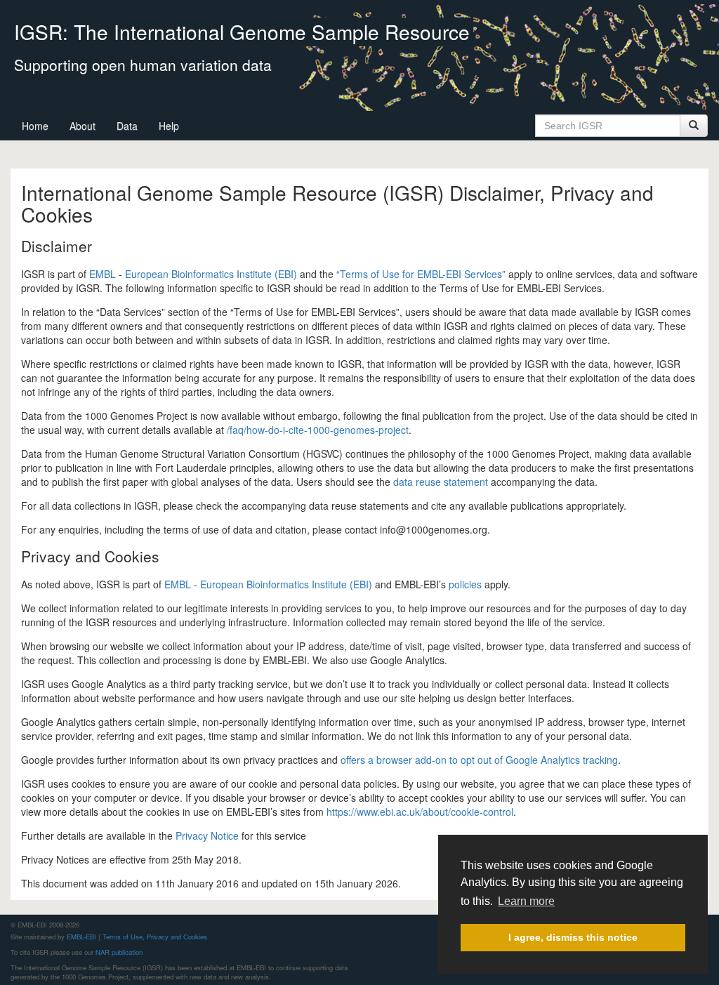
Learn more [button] (526, 901)
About (82, 126)
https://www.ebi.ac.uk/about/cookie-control (419, 812)
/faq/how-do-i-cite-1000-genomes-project (318, 430)
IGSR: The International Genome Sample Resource (242, 32)
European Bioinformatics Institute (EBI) (211, 274)
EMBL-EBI (81, 936)
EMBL (102, 274)
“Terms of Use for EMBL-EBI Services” (421, 274)
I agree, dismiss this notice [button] (573, 937)
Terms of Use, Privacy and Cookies (155, 936)
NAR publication (119, 952)
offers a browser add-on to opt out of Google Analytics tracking (479, 760)
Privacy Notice (207, 835)
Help (169, 126)
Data (127, 126)
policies (465, 584)
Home (35, 126)
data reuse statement (440, 482)
